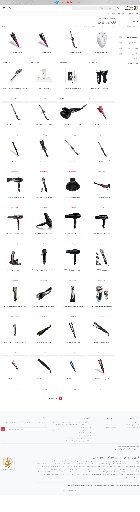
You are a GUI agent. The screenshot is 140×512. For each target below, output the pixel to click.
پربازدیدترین (85, 27)
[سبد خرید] (3, 7)
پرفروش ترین (77, 27)
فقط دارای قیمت (133, 54)
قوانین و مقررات (134, 422)
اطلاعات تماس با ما (110, 422)
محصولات (112, 18)
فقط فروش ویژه (133, 43)
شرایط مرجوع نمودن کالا (132, 425)
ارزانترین (99, 27)
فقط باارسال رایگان (133, 48)
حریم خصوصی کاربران (133, 427)
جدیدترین (105, 27)
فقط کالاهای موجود (132, 37)
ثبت (3, 429)
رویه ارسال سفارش (111, 427)
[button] (128, 32)
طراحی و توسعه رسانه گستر (70, 490)
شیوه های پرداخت (111, 425)
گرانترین (93, 27)
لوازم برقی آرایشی (103, 18)
